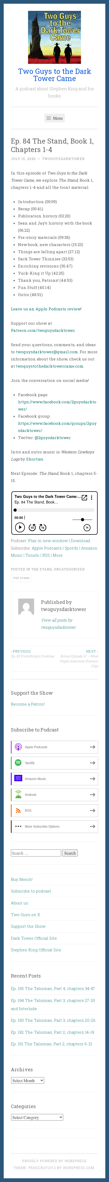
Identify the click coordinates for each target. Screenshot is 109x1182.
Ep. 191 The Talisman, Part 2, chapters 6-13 (51, 1043)
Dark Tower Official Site (34, 938)
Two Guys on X (25, 914)
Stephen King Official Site (36, 949)
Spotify (71, 548)
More (58, 555)
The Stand (41, 569)
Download (80, 540)
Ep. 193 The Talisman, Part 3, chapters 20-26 (53, 1020)
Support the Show (28, 926)
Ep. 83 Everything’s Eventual (32, 653)
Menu (57, 118)
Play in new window (48, 540)
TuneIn (32, 555)
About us (19, 903)
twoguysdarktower (63, 159)
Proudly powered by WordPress (54, 1161)
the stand (21, 578)
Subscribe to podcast (31, 891)
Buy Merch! (22, 879)
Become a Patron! (28, 704)
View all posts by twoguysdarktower (58, 623)
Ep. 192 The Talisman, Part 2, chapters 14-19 (52, 1032)
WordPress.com (78, 1168)
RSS (46, 555)
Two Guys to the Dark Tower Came (54, 74)
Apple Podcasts (47, 548)
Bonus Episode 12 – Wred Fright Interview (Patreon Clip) (79, 658)
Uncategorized (69, 569)
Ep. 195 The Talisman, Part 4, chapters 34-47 (53, 988)
